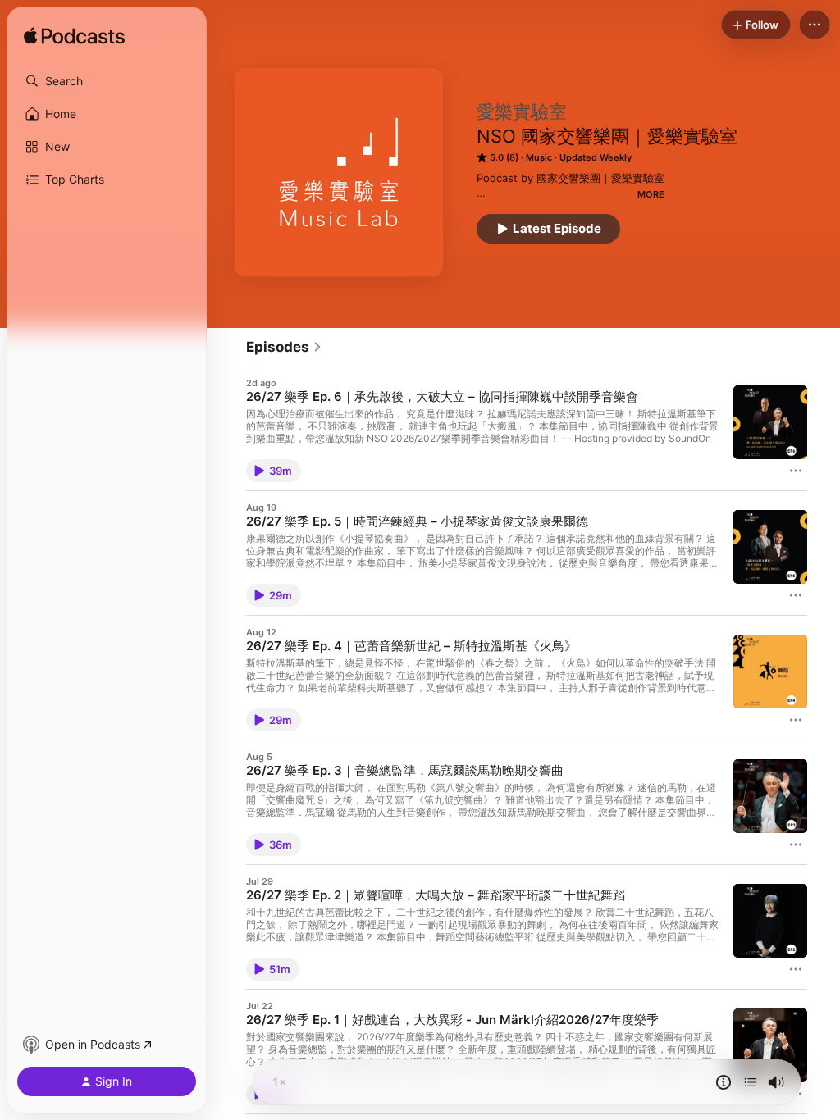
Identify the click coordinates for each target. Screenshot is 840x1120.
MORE (650, 194)
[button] (106, 81)
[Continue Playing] (750, 1082)
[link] (284, 347)
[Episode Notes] (723, 1082)
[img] (74, 37)
